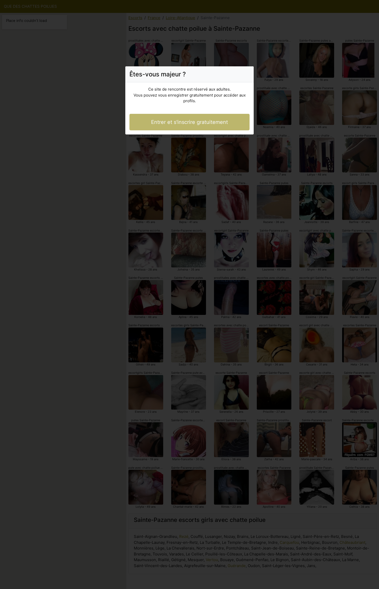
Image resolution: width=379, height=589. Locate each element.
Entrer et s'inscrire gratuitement (189, 122)
